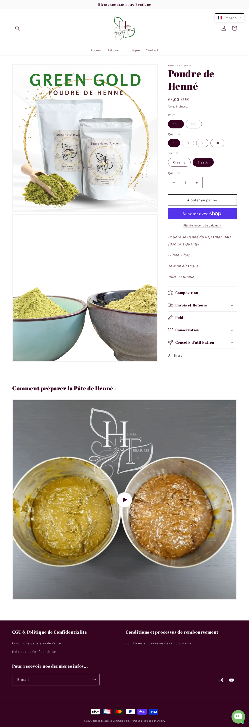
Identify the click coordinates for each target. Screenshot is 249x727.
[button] (17, 28)
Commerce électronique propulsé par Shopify (139, 720)
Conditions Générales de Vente (36, 643)
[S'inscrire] (94, 679)
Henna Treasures (102, 720)
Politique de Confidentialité (34, 651)
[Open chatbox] (238, 717)
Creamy (179, 162)
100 (176, 124)
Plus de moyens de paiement (202, 225)
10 (217, 143)
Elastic (203, 162)
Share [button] (178, 355)
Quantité (174, 173)
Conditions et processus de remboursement (160, 643)
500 (194, 124)
